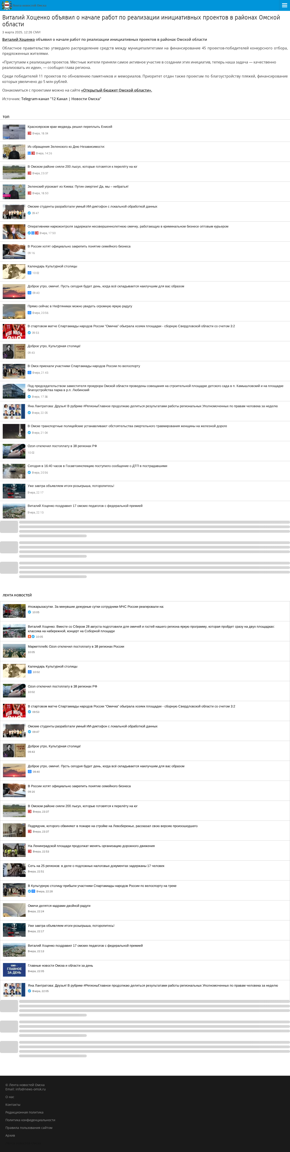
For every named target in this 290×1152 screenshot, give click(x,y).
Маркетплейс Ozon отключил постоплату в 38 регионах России (76, 646)
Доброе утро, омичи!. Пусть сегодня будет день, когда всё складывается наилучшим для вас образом (106, 286)
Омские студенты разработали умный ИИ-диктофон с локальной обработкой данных (92, 206)
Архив (10, 1135)
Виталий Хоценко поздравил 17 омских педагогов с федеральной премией (85, 506)
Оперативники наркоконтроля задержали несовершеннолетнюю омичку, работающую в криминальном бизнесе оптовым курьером (128, 226)
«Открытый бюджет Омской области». (116, 90)
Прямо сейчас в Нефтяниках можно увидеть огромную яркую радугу (80, 306)
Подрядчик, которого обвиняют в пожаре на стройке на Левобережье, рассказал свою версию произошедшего (113, 826)
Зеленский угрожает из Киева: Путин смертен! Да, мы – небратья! (78, 186)
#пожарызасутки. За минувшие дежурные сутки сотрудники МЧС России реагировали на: (96, 606)
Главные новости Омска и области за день (60, 965)
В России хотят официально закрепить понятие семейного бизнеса (79, 246)
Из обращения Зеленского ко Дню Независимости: (66, 146)
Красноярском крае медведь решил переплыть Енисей (70, 126)
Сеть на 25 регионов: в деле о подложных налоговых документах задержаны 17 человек (96, 866)
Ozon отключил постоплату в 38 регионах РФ (62, 446)
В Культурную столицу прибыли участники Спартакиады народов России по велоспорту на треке (102, 886)
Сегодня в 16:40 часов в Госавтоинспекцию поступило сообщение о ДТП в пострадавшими (97, 466)
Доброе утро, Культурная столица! (54, 346)
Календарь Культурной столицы (52, 266)
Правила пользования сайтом (28, 1127)
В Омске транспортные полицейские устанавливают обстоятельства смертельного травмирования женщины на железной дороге (127, 426)
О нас (9, 1097)
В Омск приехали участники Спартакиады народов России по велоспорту (84, 366)
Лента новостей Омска (23, 1143)
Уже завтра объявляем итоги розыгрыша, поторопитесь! (71, 486)
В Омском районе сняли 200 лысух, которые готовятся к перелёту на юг (82, 166)
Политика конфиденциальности (30, 1120)
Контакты (12, 1104)
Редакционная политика (24, 1112)
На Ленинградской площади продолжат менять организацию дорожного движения (91, 846)
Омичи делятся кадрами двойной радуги (59, 906)
